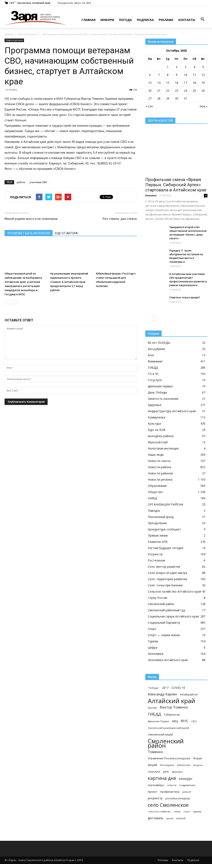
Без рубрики (156, 349)
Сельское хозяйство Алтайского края (174, 591)
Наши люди (156, 455)
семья (177, 811)
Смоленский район (161, 604)
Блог (151, 355)
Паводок (154, 511)
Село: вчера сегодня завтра (167, 573)
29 (167, 98)
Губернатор (172, 714)
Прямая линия (158, 535)
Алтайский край (171, 701)
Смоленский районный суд (166, 610)
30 (176, 98)
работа (21, 182)
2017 (165, 688)
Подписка (145, 20)
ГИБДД (153, 367)
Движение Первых (158, 721)
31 (185, 98)
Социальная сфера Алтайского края (173, 616)
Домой (9, 34)
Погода (125, 20)
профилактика (169, 792)
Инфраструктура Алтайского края (172, 411)
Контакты (186, 20)
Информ (107, 20)
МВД (175, 721)
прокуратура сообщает (164, 529)
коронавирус (156, 785)
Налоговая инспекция (163, 448)
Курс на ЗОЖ (156, 430)
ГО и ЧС (153, 374)
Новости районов (160, 473)
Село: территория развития (167, 579)
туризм (197, 811)
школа (169, 818)
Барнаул (152, 707)
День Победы (157, 392)
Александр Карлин (162, 694)
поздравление (187, 785)
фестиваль (155, 818)
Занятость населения (163, 399)
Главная (88, 20)
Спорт (152, 629)
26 (203, 90)
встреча (197, 765)
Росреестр (155, 554)
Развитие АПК (158, 542)
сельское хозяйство (159, 811)
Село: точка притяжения (165, 585)
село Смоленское (168, 805)
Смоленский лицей (160, 734)
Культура (154, 423)
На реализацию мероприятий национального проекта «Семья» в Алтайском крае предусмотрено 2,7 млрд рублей (69, 282)
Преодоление (157, 523)
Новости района (159, 467)
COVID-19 (178, 688)
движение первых (160, 386)
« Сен (149, 106)
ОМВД (152, 498)
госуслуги (154, 771)
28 (158, 98)
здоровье (177, 771)
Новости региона (28, 34)
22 (167, 90)
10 (185, 75)
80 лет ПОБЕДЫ (159, 343)
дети (166, 771)
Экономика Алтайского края (168, 660)
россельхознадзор (177, 798)
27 (150, 98)
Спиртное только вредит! (184, 297)
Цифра (152, 647)
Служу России (157, 598)
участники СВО (38, 182)
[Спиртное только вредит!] (155, 303)
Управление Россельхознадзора (169, 758)
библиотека (183, 765)
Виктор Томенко (174, 707)
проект (152, 792)
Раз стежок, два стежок (120, 219)
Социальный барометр (164, 623)
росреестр (155, 798)
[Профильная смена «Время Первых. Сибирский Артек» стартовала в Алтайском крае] (176, 151)
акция (152, 765)
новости (171, 785)
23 (176, 90)
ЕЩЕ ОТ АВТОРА (66, 233)
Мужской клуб (158, 442)
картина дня (162, 778)
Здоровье (154, 405)
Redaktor (151, 195)
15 (167, 83)
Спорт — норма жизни (164, 635)
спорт (186, 811)
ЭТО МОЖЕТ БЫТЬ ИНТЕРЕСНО (28, 233)
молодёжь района (160, 436)
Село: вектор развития (164, 567)
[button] (202, 19)
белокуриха (167, 765)
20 (150, 90)
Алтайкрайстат (189, 694)
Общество (155, 492)
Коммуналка (156, 417)
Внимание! (155, 361)
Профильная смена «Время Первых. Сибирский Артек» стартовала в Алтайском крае (175, 184)
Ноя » (203, 106)
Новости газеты (159, 461)
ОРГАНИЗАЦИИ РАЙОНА (165, 504)
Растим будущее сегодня (165, 548)
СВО (194, 721)
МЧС (184, 721)
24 (185, 90)
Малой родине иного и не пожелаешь (31, 219)
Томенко (155, 752)
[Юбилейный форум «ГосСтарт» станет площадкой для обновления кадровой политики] (116, 256)
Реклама (166, 20)
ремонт (186, 791)
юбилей (180, 818)
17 (185, 83)
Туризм (153, 641)
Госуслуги (155, 380)
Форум (197, 758)
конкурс (186, 778)
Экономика (155, 654)
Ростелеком (156, 560)
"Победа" (153, 687)
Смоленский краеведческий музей (168, 727)
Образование (157, 486)
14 (158, 83)
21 (158, 90)
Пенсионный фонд (160, 517)
